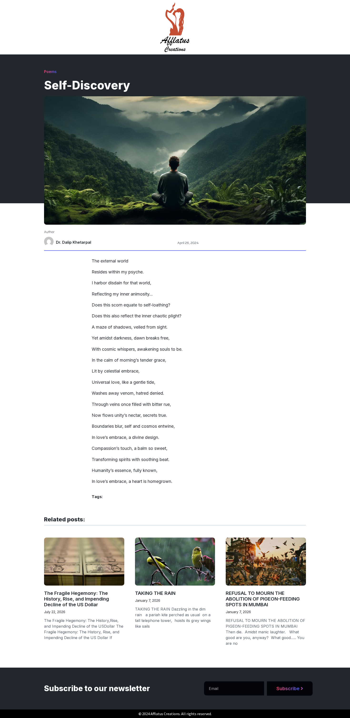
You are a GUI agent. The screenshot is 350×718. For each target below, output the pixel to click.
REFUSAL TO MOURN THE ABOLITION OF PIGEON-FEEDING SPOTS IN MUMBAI (263, 598)
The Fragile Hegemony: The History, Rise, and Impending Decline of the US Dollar (76, 598)
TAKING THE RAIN (155, 593)
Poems (50, 71)
